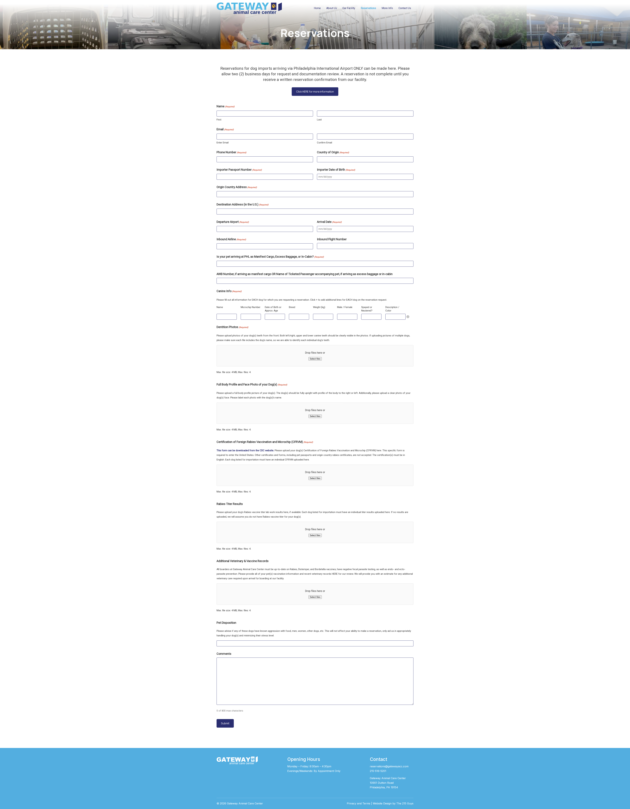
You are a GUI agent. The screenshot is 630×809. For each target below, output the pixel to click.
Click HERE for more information (315, 91)
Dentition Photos (232, 327)
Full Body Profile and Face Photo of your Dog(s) (252, 384)
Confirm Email (324, 142)
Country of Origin (333, 152)
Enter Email (223, 142)
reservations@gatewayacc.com (389, 766)
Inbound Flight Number (332, 239)
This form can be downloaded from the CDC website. (245, 450)
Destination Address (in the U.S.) (243, 204)
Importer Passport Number (239, 169)
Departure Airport (233, 222)
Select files (315, 359)
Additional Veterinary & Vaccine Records (243, 561)
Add (408, 316)
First (219, 119)
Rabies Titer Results (230, 504)
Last (319, 119)
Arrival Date (329, 222)
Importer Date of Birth (336, 169)
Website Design (382, 803)
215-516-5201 (378, 771)
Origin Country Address (237, 187)
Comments (224, 653)
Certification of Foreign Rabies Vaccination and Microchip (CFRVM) (265, 442)
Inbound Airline (231, 239)
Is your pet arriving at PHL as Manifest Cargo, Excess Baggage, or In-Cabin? (270, 256)
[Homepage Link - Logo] (249, 8)
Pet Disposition (226, 622)
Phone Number (231, 152)
